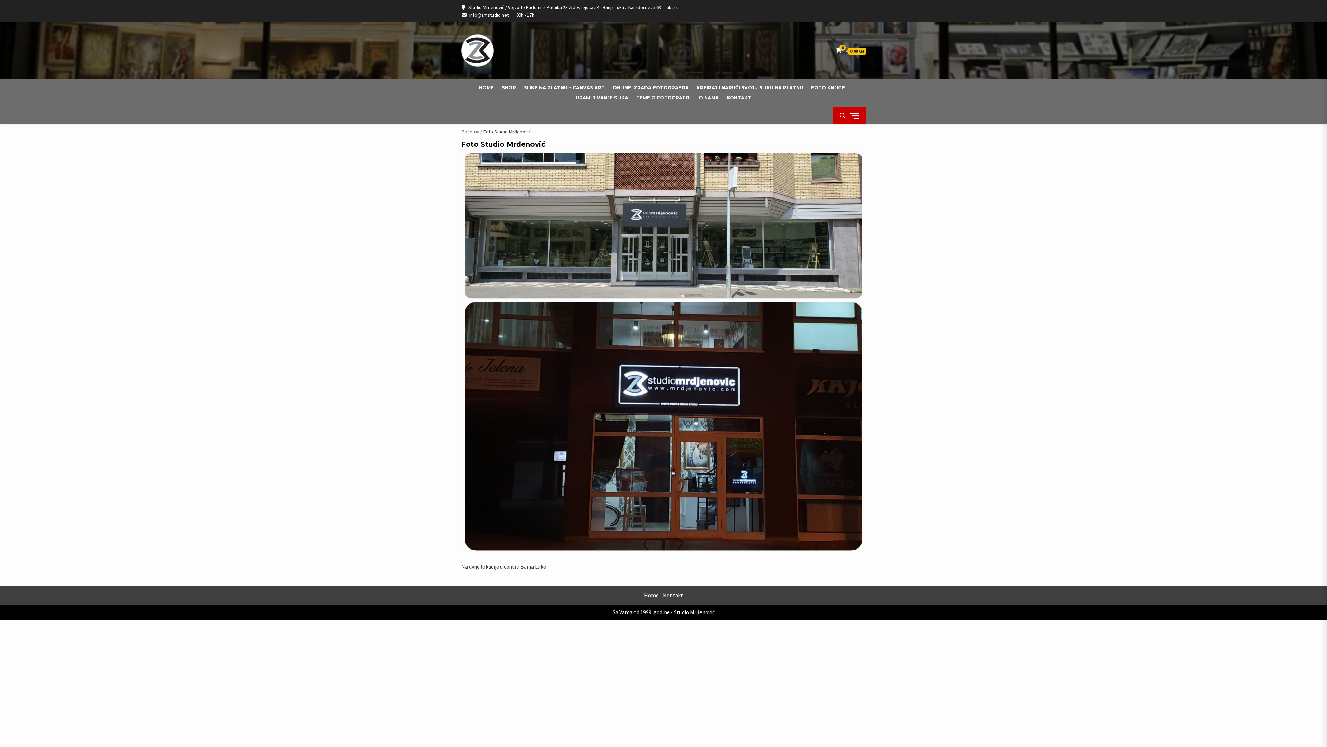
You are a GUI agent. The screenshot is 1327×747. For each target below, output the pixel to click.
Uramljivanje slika (602, 97)
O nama (709, 97)
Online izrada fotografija (651, 87)
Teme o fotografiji (663, 97)
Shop (509, 87)
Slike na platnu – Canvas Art (564, 87)
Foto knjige (828, 87)
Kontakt (739, 97)
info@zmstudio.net (489, 15)
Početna (470, 132)
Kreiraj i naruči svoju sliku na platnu (750, 87)
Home (486, 87)
